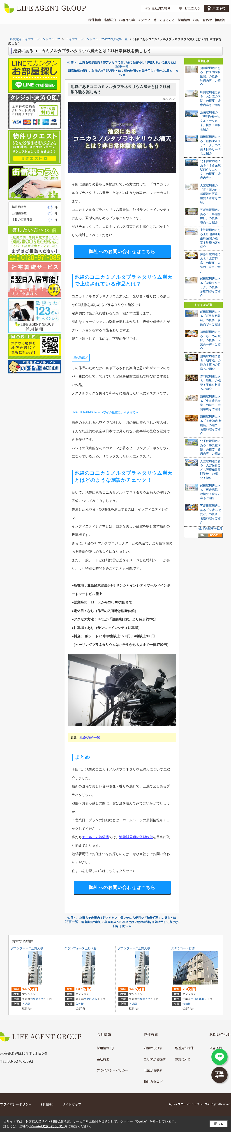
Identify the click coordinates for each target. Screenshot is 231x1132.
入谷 (41, 999)
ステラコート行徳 (183, 948)
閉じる (218, 1123)
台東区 (34, 999)
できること (167, 20)
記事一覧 (122, 66)
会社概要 (103, 1059)
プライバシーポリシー (112, 1070)
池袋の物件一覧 (89, 737)
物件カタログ (153, 1081)
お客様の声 (127, 20)
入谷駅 (26, 1003)
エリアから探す (155, 1059)
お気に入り (183, 1059)
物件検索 (94, 20)
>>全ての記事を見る (209, 528)
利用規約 (47, 1104)
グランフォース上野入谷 (27, 948)
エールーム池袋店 (95, 837)
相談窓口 (221, 20)
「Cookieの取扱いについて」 (47, 1126)
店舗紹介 (110, 20)
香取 (201, 999)
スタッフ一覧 (147, 20)
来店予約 (215, 1048)
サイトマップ (71, 1104)
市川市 (195, 999)
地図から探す (153, 1070)
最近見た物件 (184, 1048)
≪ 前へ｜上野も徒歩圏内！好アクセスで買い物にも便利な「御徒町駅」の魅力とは (121, 62)
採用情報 (184, 20)
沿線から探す (153, 1048)
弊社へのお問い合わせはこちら (122, 251)
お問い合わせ (202, 20)
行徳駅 (186, 1003)
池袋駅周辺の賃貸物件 (136, 837)
